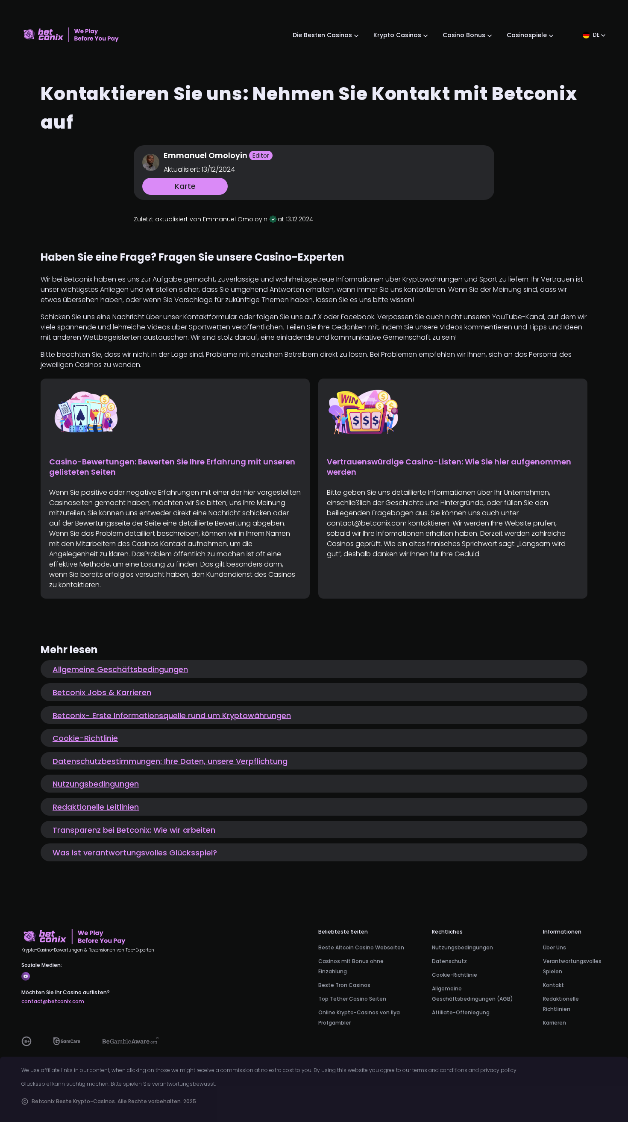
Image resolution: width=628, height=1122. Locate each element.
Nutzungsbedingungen (96, 783)
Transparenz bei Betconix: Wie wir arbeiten (134, 829)
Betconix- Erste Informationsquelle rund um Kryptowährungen (172, 715)
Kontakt (553, 984)
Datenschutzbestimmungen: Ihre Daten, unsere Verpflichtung (170, 760)
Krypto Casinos (397, 35)
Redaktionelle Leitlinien (96, 807)
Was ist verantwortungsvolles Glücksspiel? (135, 852)
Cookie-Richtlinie (85, 738)
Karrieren (554, 1022)
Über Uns (554, 947)
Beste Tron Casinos (344, 984)
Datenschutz (449, 960)
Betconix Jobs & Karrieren (102, 692)
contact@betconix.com (52, 1001)
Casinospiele (527, 35)
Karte (185, 186)
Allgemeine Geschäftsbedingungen (120, 669)
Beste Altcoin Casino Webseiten (361, 947)
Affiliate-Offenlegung (461, 1012)
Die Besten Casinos (322, 35)
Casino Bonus (464, 35)
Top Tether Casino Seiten (352, 998)
